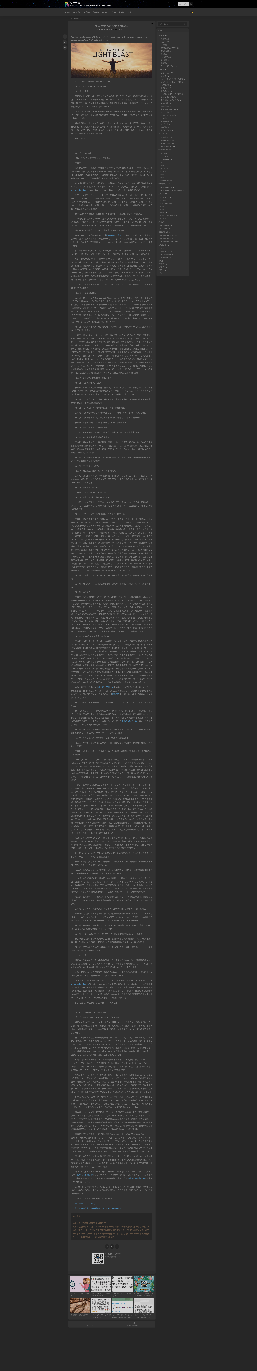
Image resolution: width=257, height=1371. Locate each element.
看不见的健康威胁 (166, 146)
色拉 (162, 218)
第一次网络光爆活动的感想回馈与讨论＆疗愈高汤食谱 (98, 1208)
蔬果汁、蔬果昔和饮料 (168, 215)
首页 (72, 18)
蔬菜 (162, 177)
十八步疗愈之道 (166, 57)
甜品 (162, 206)
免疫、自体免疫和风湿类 (168, 97)
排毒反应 (164, 45)
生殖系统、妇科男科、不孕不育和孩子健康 (174, 94)
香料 (162, 165)
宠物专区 (164, 54)
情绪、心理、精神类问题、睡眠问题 (172, 79)
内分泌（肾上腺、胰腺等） (169, 115)
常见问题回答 (165, 39)
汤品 (162, 209)
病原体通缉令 (165, 137)
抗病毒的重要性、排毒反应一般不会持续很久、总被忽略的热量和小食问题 (143, 1295)
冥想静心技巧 (165, 42)
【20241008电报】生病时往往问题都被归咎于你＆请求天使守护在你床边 (122, 1317)
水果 (162, 174)
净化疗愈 (78, 18)
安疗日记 (113, 12)
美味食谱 (161, 194)
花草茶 (163, 168)
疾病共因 (161, 133)
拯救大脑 (164, 127)
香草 (162, 162)
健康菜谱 (161, 273)
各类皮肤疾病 (165, 91)
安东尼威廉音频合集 (167, 238)
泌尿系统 (164, 118)
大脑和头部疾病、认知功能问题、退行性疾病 (175, 82)
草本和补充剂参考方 (167, 66)
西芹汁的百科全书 (166, 187)
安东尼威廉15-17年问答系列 (170, 241)
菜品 (162, 212)
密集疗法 (164, 63)
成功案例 (96, 12)
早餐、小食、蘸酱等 (167, 203)
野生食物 (164, 153)
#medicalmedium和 (80, 984)
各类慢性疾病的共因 (167, 140)
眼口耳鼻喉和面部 (166, 121)
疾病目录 (161, 69)
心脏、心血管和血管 (167, 73)
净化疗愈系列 (165, 251)
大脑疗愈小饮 (165, 197)
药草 (162, 171)
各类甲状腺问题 (166, 130)
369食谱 (164, 200)
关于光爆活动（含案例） (85, 1203)
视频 (162, 248)
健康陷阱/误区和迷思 (167, 143)
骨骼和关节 (164, 124)
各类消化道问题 (166, 88)
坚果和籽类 (164, 156)
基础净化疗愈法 (166, 51)
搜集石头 (116, 694)
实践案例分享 (165, 225)
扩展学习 (122, 12)
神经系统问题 (165, 85)
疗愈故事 (161, 222)
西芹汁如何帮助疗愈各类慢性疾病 (171, 190)
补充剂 (160, 261)
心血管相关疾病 (166, 103)
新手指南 (87, 12)
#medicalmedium (79, 190)
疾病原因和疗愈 (166, 257)
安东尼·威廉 (77, 12)
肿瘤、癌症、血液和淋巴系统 (170, 100)
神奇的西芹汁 (162, 184)
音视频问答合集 (163, 232)
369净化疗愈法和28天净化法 (170, 48)
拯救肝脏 (164, 76)
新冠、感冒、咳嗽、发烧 (168, 109)
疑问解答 (104, 12)
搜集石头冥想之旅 (113, 235)
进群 (129, 12)
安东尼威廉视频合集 (167, 235)
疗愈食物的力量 (163, 150)
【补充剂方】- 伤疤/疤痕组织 (79, 1315)
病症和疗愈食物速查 (167, 180)
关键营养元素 (165, 159)
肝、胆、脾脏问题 (166, 112)
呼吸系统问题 (165, 106)
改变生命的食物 (166, 254)
